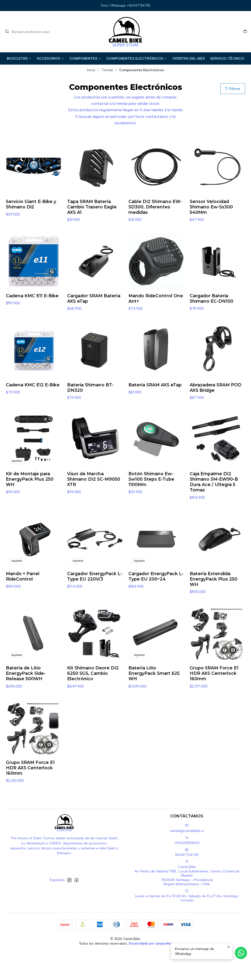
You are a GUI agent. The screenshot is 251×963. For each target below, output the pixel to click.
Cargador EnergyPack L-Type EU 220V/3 (94, 576)
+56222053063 (187, 843)
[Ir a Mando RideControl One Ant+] (156, 261)
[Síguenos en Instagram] (69, 880)
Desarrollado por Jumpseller (150, 943)
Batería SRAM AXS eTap (155, 384)
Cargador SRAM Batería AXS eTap (93, 298)
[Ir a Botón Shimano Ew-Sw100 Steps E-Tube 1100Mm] (156, 439)
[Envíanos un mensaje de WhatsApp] (241, 953)
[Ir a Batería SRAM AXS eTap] (156, 350)
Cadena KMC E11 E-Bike (32, 295)
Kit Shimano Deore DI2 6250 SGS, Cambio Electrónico (93, 673)
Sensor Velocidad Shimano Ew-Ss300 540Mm (211, 207)
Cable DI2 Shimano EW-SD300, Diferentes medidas (155, 207)
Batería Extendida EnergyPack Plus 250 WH (213, 579)
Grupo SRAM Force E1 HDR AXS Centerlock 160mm (214, 673)
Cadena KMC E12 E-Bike (33, 384)
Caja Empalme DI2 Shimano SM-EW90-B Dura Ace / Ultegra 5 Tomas (214, 481)
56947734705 (187, 855)
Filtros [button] (234, 88)
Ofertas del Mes (188, 58)
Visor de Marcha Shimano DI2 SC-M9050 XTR (93, 479)
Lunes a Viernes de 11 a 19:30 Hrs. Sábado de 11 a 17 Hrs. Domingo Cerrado (186, 898)
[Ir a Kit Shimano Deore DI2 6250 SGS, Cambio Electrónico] (95, 633)
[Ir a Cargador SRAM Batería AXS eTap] (95, 261)
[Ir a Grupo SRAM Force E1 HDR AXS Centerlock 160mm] (217, 633)
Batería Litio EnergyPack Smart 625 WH (154, 673)
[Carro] (245, 31)
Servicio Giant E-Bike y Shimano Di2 (31, 204)
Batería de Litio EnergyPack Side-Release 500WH (26, 673)
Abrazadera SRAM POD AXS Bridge (215, 387)
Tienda (107, 70)
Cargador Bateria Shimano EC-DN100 (211, 298)
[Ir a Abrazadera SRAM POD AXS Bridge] (217, 350)
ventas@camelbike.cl (187, 831)
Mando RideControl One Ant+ (155, 298)
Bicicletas (17, 58)
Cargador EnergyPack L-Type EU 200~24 (156, 576)
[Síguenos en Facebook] (76, 880)
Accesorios (48, 58)
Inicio (91, 70)
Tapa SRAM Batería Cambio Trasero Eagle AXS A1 (92, 207)
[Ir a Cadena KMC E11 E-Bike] (33, 261)
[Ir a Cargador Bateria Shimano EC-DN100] (217, 261)
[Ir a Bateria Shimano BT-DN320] (95, 350)
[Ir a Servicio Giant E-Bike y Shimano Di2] (33, 167)
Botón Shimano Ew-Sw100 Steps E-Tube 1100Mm (151, 479)
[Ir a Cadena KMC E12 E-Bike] (33, 350)
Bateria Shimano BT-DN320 (90, 387)
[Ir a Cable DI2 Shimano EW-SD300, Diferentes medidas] (156, 167)
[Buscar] (7, 32)
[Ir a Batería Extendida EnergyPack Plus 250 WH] (217, 539)
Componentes (83, 58)
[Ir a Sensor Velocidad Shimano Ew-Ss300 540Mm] (217, 167)
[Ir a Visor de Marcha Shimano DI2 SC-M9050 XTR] (95, 439)
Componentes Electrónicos (134, 58)
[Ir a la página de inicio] (125, 31)
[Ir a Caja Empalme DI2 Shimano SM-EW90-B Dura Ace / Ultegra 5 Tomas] (217, 439)
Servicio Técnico (227, 58)
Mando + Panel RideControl (22, 576)
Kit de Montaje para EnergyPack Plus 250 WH (29, 479)
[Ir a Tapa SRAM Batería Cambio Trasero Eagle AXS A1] (95, 167)
